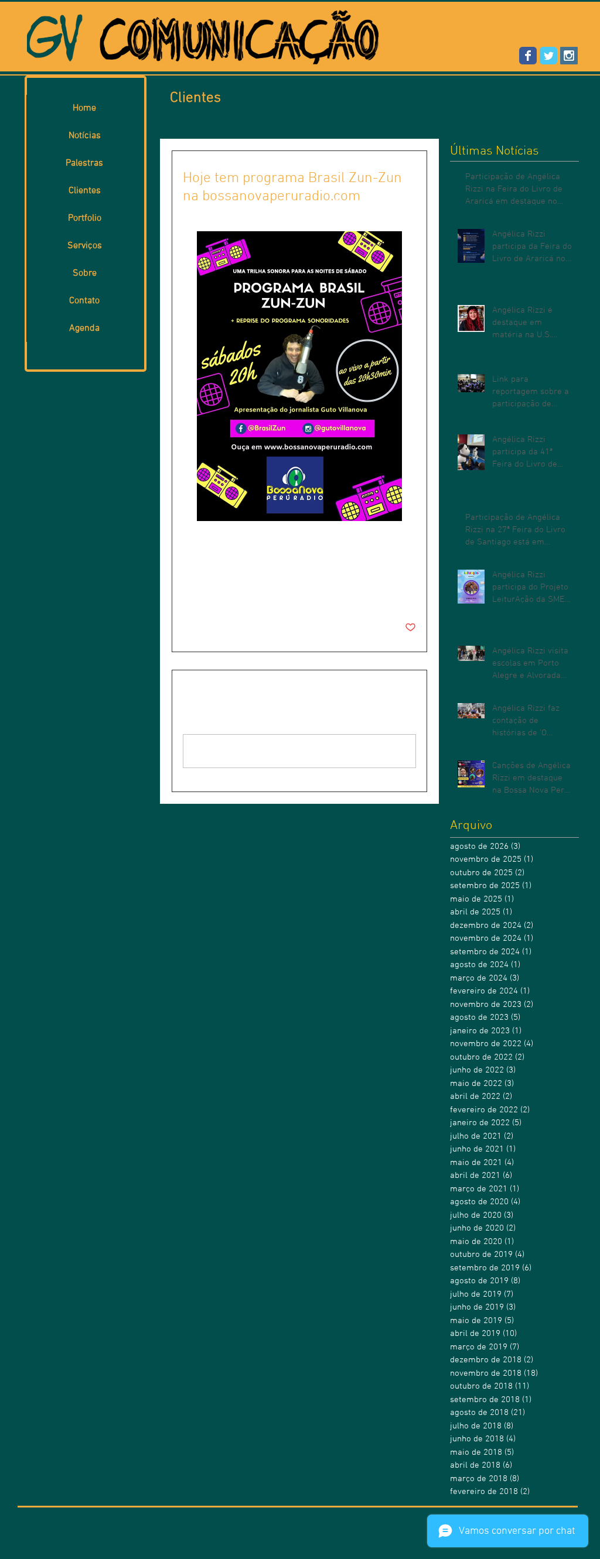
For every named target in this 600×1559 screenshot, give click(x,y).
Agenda (84, 328)
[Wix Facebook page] (528, 55)
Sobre (85, 273)
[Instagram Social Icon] (569, 55)
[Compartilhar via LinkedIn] (245, 591)
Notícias (85, 136)
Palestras (84, 163)
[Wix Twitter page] (548, 55)
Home (84, 108)
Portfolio (84, 218)
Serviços (84, 246)
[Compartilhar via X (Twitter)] (217, 591)
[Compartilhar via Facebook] (188, 591)
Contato (84, 301)
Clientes (85, 191)
